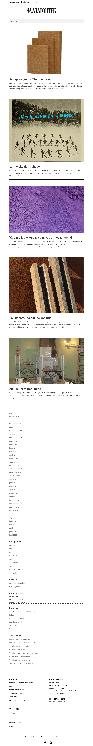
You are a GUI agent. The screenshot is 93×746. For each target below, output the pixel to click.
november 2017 (15, 507)
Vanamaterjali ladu (16, 618)
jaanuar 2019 (14, 465)
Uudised (12, 573)
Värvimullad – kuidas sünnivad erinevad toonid (40, 237)
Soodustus (13, 559)
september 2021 (15, 424)
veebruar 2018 (14, 497)
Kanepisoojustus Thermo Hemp (30, 79)
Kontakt (25, 737)
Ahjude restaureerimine (25, 389)
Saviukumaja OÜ (15, 622)
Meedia (12, 549)
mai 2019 (12, 451)
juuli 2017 (13, 521)
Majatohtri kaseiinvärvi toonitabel (22, 642)
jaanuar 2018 (14, 500)
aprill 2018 (13, 490)
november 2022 (15, 417)
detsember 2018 (15, 469)
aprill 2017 (13, 528)
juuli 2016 (13, 531)
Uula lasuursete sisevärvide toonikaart (23, 653)
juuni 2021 (13, 427)
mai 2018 (12, 486)
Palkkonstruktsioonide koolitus (30, 318)
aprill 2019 (13, 455)
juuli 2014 (13, 535)
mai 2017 (12, 524)
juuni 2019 (13, 448)
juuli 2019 (13, 444)
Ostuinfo (34, 737)
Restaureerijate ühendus (18, 629)
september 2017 (15, 514)
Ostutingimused (15, 587)
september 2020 (15, 430)
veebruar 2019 (14, 462)
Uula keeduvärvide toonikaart (20, 646)
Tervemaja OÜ (14, 625)
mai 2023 (12, 413)
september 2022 (15, 420)
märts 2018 (13, 493)
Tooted (12, 566)
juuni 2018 (13, 483)
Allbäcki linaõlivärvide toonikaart (21, 663)
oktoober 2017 (14, 511)
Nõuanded (13, 556)
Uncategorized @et (16, 569)
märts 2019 (13, 458)
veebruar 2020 (14, 434)
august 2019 (14, 441)
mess (11, 552)
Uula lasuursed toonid (17, 649)
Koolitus (12, 545)
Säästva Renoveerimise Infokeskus (22, 611)
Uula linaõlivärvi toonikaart (19, 660)
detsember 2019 (15, 437)
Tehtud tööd (14, 562)
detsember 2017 (15, 504)
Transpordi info (62, 737)
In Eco (11, 615)
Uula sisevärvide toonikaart (19, 656)
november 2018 (15, 472)
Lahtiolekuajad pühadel (25, 166)
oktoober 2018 (14, 476)
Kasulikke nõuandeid (17, 583)
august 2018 (14, 479)
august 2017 (14, 517)
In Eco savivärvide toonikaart (20, 639)
